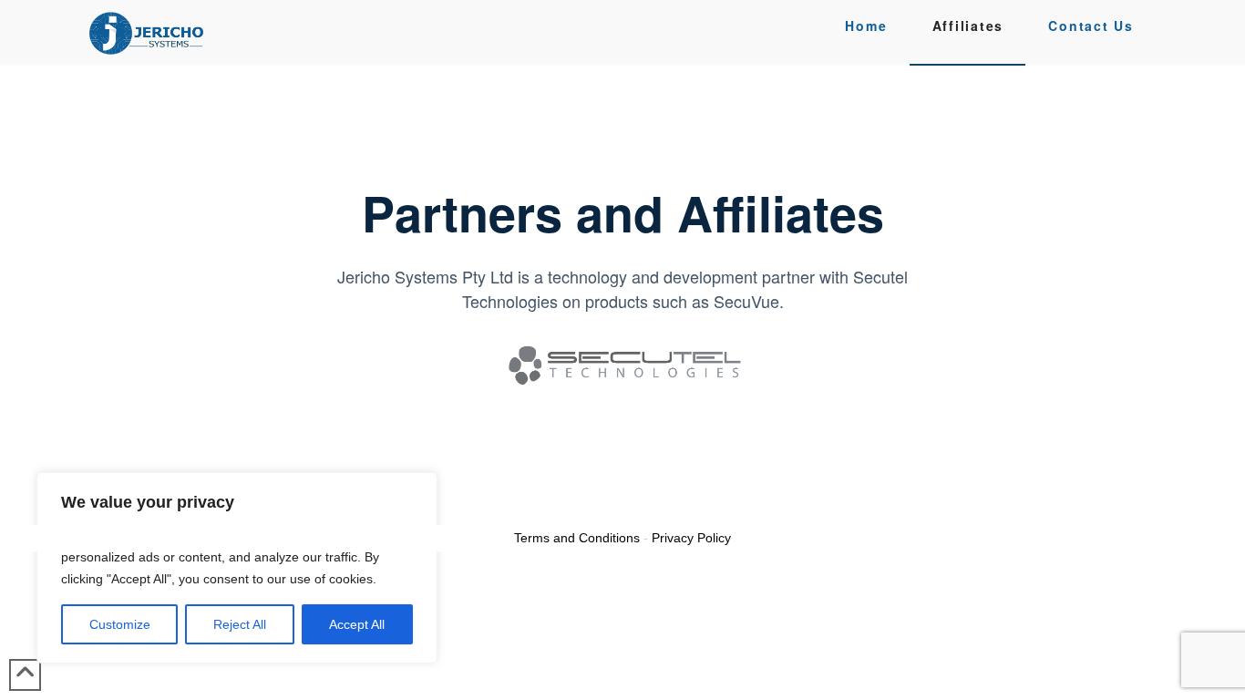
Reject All (239, 624)
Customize (119, 624)
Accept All (357, 624)
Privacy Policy (691, 537)
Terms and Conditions (577, 537)
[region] (236, 568)
